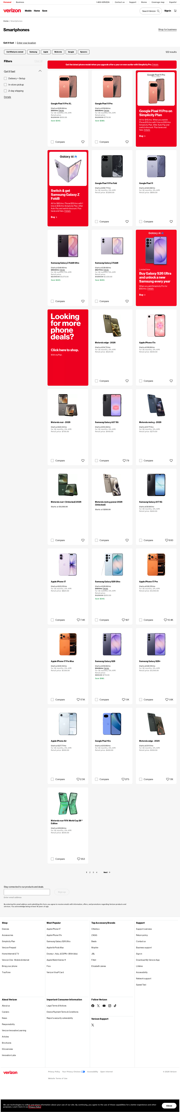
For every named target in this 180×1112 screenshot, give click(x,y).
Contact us (120, 2)
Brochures (6, 1043)
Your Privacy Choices (71, 1072)
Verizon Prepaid (9, 947)
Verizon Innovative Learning (14, 1030)
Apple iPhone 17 (54, 929)
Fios (49, 966)
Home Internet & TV (10, 954)
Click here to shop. (65, 350)
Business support (144, 947)
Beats (94, 941)
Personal (7, 2)
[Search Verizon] (151, 11)
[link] (167, 29)
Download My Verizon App (148, 960)
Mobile (28, 10)
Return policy (142, 935)
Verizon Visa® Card (55, 972)
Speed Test (141, 984)
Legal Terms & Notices (57, 1005)
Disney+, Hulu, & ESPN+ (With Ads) (62, 954)
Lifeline (139, 966)
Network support (143, 978)
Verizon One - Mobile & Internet (15, 960)
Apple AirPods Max (55, 947)
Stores (144, 2)
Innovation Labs (9, 1055)
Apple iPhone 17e (54, 935)
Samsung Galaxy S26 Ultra (58, 941)
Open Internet (106, 1072)
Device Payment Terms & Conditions (62, 1012)
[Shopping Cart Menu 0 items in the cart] (175, 11)
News (4, 1018)
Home (37, 10)
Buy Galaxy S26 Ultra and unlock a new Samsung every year (155, 277)
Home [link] (6, 21)
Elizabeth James (98, 966)
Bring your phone (9, 966)
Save (44, 10)
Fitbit (93, 960)
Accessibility (142, 972)
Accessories (7, 935)
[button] (19, 42)
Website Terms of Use (57, 1078)
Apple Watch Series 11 (56, 960)
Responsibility (8, 1024)
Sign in (139, 954)
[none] (86, 872)
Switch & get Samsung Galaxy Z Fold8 (65, 194)
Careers (5, 1012)
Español (172, 2)
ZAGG (94, 935)
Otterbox (95, 929)
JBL (93, 954)
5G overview (7, 1049)
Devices (5, 929)
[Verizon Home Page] (12, 10)
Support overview (144, 929)
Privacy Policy (54, 1072)
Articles (5, 1036)
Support (132, 2)
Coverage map (158, 2)
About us (6, 1005)
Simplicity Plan (8, 941)
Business (20, 2)
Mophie (94, 947)
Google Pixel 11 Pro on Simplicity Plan (155, 113)
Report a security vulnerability (60, 1018)
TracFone (6, 972)
